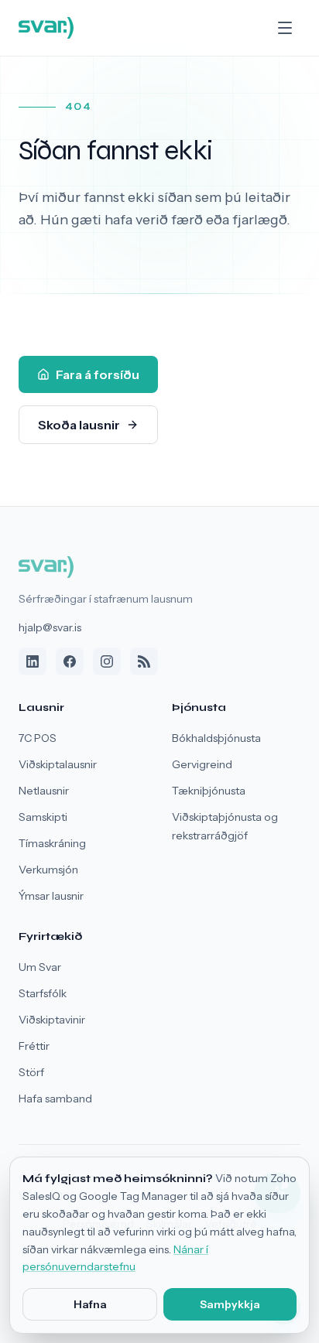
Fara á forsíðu (97, 374)
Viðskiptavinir (52, 1020)
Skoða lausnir (79, 424)
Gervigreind (202, 764)
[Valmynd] (284, 27)
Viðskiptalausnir (58, 764)
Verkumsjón (48, 870)
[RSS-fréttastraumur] (144, 661)
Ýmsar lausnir (51, 896)
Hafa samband (55, 1098)
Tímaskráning (52, 843)
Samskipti (43, 817)
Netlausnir (44, 791)
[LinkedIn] (32, 661)
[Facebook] (70, 661)
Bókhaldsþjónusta (216, 738)
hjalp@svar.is (50, 627)
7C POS (38, 738)
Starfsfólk (43, 993)
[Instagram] (107, 661)
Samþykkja (230, 1304)
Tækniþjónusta (208, 791)
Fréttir (34, 1046)
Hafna (90, 1304)
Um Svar (40, 967)
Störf (31, 1072)
